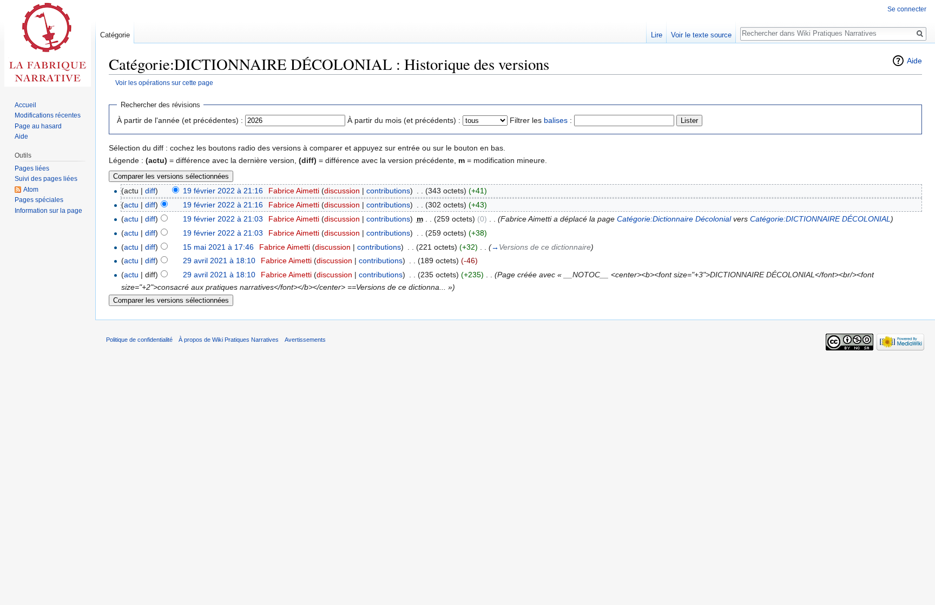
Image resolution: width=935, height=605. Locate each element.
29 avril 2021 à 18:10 (219, 260)
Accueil (25, 105)
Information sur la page (48, 210)
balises (556, 120)
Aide (914, 60)
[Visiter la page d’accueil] (47, 43)
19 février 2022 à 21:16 (223, 190)
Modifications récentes (48, 115)
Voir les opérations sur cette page (164, 82)
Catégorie (115, 35)
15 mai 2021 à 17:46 (218, 247)
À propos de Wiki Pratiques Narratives (229, 339)
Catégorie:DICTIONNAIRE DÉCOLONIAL (820, 218)
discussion (342, 190)
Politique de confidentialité (139, 339)
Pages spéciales (39, 200)
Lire (656, 35)
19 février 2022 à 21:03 (223, 218)
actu (131, 204)
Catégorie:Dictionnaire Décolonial (674, 218)
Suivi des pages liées (46, 179)
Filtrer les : (541, 120)
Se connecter (906, 9)
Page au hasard (38, 126)
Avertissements (305, 339)
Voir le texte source (701, 35)
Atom (30, 189)
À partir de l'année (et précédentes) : (180, 120)
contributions (388, 190)
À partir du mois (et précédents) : (403, 120)
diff (150, 190)
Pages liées (32, 168)
